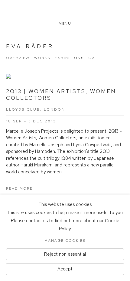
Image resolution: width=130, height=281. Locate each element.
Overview (18, 57)
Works (42, 57)
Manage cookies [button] (65, 240)
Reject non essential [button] (65, 254)
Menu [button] (65, 23)
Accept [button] (65, 269)
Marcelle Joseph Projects (65, 13)
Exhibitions (69, 57)
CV (91, 57)
